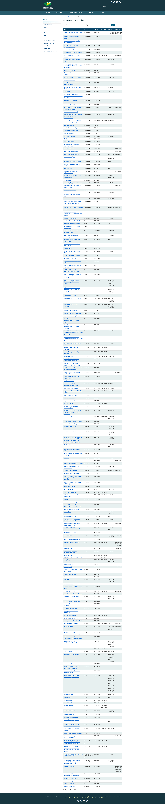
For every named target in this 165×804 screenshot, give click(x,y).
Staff (102, 13)
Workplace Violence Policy (70, 218)
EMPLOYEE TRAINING (69, 398)
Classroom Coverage (69, 584)
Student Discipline (68, 694)
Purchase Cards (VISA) (69, 157)
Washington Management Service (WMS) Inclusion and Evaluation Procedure (72, 203)
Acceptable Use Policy (69, 766)
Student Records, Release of (71, 703)
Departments (47, 30)
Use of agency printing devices (71, 778)
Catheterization (68, 248)
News (45, 35)
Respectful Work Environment (71, 473)
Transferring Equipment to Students (73, 183)
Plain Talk (66, 139)
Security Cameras (68, 564)
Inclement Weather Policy (70, 426)
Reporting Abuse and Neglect (71, 654)
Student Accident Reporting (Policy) (73, 298)
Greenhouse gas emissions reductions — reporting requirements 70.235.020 (73, 96)
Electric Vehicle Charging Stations (72, 77)
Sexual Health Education (70, 295)
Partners (46, 38)
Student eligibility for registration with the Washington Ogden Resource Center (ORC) (72, 761)
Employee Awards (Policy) (70, 395)
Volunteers (66, 199)
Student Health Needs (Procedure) (72, 313)
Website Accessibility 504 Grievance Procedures (86, 797)
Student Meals (67, 697)
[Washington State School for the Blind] (48, 5)
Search (65, 25)
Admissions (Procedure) (70, 574)
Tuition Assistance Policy (70, 516)
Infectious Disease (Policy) (70, 258)
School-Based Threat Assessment (72, 663)
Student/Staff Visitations (70, 714)
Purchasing (66, 458)
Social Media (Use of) (69, 489)
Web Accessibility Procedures (71, 783)
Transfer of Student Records (71, 717)
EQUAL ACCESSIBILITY (69, 403)
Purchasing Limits (68, 460)
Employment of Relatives (70, 400)
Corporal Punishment (69, 591)
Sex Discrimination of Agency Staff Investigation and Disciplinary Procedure (73, 478)
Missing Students (68, 626)
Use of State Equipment (70, 356)
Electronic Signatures (69, 80)
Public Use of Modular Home (71, 151)
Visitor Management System (50, 51)
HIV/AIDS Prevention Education (72, 255)
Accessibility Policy (87, 796)
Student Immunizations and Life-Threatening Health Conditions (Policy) (72, 320)
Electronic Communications (71, 388)
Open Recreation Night (69, 133)
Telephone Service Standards (71, 509)
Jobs (45, 32)
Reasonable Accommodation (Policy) (73, 463)
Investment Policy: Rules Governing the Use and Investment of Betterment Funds (73, 116)
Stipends (66, 499)
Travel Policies (67, 512)
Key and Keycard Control (70, 431)
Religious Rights (68, 651)
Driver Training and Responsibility (72, 539)
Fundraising (67, 91)
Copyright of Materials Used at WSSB (73, 52)
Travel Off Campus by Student (71, 720)
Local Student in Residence (71, 623)
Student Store (67, 180)
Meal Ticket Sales (68, 445)
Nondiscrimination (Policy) (70, 128)
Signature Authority (68, 168)
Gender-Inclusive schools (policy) (72, 601)
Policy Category (89, 25)
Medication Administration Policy (72, 223)
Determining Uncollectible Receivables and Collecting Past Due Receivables (73, 65)
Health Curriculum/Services (71, 608)
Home (64, 17)
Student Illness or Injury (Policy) (72, 316)
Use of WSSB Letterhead (70, 190)
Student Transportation (69, 710)
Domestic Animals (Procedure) (71, 596)
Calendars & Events (75, 13)
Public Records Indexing (70, 148)
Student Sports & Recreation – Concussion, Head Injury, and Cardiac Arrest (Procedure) (73, 338)
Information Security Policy (71, 104)
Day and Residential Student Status (73, 594)
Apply (113, 24)
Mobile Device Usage (69, 125)
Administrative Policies (49, 22)
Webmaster (70, 797)
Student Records (68, 700)
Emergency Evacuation (69, 548)
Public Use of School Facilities (71, 154)
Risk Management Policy (70, 532)
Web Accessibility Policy (70, 781)
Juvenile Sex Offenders (70, 615)
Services (59, 13)
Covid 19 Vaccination (69, 381)
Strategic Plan (47, 48)
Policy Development (69, 141)
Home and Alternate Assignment (72, 424)
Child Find (66, 579)
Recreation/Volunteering (49, 43)
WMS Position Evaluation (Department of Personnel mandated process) (73, 213)
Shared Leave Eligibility (69, 486)
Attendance (67, 577)
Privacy (103, 797)
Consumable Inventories (70, 49)
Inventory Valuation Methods (71, 112)
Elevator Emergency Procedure (72, 542)
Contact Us (46, 27)
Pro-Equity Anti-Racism (49, 40)
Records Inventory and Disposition (72, 161)
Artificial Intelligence (49, 24)
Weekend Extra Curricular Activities (73, 733)
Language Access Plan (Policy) (71, 618)
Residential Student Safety (70, 470)
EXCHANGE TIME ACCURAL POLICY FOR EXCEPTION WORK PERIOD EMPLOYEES (73, 412)
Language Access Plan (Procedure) (73, 621)
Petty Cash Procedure (69, 136)
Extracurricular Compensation (71, 416)
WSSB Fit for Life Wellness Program (73, 528)
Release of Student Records (71, 649)
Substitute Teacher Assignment (72, 502)
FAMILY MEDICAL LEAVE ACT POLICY (73, 421)
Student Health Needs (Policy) (71, 310)
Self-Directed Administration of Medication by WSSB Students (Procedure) (72, 289)
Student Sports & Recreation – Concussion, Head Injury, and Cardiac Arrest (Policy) (73, 332)
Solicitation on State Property (71, 492)
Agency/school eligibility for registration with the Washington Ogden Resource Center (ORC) (72, 742)
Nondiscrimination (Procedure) (71, 130)
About (91, 13)
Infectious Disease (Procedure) (72, 221)
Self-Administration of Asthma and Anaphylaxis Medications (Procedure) (72, 276)
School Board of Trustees (50, 45)
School (48, 13)
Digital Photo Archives (69, 70)
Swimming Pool (68, 567)
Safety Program (68, 560)
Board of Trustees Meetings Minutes (73, 32)
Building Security (68, 535)
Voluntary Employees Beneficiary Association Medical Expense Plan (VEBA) (72, 194)
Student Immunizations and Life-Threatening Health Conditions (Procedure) (72, 326)
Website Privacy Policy (69, 786)
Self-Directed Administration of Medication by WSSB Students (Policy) (72, 282)
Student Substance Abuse (70, 705)
